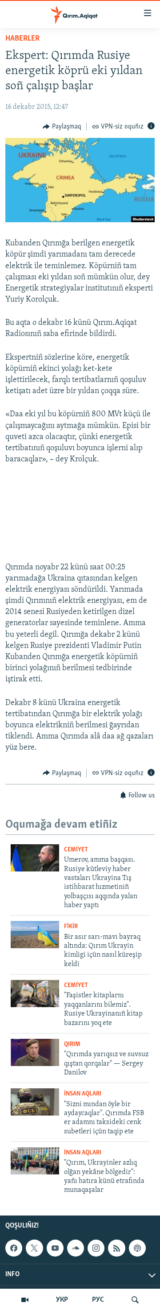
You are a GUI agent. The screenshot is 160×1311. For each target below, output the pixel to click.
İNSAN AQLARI (82, 1094)
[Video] (25, 1300)
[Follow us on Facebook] (13, 1248)
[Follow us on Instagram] (96, 1248)
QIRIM (72, 1044)
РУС (98, 1299)
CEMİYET (76, 849)
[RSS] (116, 1248)
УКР (62, 1299)
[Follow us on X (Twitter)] (34, 1248)
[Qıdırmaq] (135, 1300)
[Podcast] (137, 1248)
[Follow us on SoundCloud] (75, 1248)
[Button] (62, 127)
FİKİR (71, 926)
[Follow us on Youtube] (55, 1248)
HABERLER (22, 39)
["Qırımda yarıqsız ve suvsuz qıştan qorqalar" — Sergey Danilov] (35, 1052)
